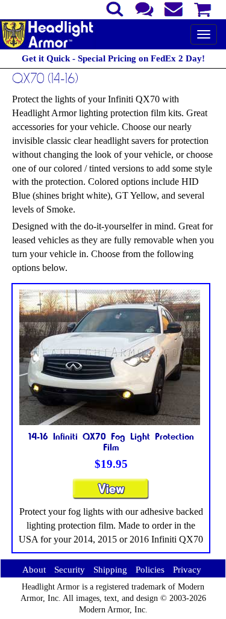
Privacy (187, 569)
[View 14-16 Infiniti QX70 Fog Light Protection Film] (110, 494)
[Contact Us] (144, 8)
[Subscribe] (173, 8)
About (34, 569)
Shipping (110, 569)
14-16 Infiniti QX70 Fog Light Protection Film (111, 441)
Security (69, 569)
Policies (150, 569)
